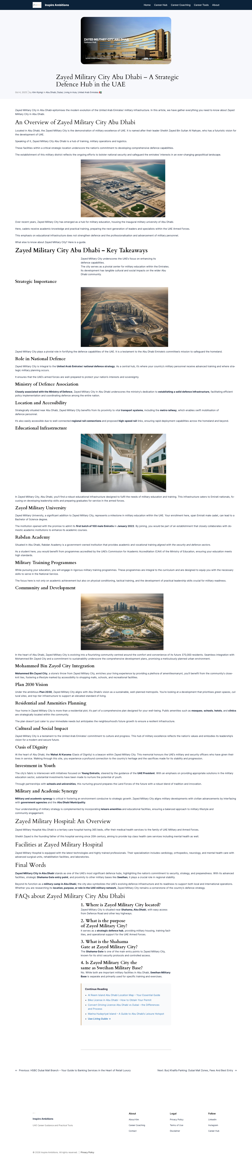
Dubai (60, 92)
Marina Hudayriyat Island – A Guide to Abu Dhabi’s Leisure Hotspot (126, 1013)
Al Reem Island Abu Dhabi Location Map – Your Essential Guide (124, 995)
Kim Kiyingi (37, 92)
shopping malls (88, 677)
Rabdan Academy (52, 544)
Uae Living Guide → (99, 1018)
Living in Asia (70, 92)
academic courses (76, 530)
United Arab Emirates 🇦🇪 (90, 92)
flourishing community (100, 654)
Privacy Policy (87, 1152)
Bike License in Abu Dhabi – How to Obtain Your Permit (119, 1000)
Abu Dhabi (51, 92)
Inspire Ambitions (57, 5)
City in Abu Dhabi (100, 391)
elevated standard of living (90, 695)
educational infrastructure (90, 496)
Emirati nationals (220, 496)
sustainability (79, 658)
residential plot (79, 710)
